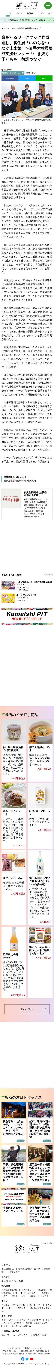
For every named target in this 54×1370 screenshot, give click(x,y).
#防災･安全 (31, 73)
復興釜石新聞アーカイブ (28, 20)
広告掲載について (42, 1351)
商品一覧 (5, 1335)
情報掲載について (27, 1351)
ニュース (6, 1265)
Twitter (27, 78)
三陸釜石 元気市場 (10, 1331)
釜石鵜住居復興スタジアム (37, 1323)
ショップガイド (20, 1335)
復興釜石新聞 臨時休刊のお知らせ (20, 481)
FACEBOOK (10, 78)
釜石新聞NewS (13, 20)
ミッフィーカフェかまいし (13, 1305)
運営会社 (28, 1348)
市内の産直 (21, 1308)
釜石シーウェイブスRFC (30, 1320)
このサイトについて (15, 1348)
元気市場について (39, 1335)
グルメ (5, 1301)
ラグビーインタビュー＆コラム (17, 1326)
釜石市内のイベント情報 (12, 1281)
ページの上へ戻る (46, 1243)
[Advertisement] (27, 549)
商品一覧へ (27, 1009)
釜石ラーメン (35, 1305)
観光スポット (27, 1290)
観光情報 (6, 1286)
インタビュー (14, 1272)
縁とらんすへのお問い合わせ (13, 1354)
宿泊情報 (42, 1290)
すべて (4, 20)
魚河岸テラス (29, 1293)
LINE (44, 78)
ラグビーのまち (8, 1320)
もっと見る (48, 574)
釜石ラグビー (8, 1316)
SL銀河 (33, 1296)
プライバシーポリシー (11, 1351)
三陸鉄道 (44, 1296)
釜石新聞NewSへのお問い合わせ (38, 1354)
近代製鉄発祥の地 (9, 1290)
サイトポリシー (38, 1348)
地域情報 (42, 20)
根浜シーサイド (19, 1296)
